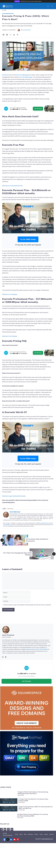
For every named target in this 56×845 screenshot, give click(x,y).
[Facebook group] (4, 840)
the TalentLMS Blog (42, 649)
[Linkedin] (11, 840)
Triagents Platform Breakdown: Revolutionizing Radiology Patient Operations (33, 792)
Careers (46, 834)
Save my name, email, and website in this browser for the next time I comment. (27, 605)
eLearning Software (8, 13)
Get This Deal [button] (37, 108)
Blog (25, 834)
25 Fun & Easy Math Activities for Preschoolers (37, 540)
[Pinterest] (17, 840)
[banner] (28, 108)
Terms (41, 834)
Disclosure (30, 834)
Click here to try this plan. (9, 294)
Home (16, 834)
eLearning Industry (44, 523)
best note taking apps (22, 75)
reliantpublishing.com (47, 839)
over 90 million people (26, 77)
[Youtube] (14, 840)
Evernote (5, 75)
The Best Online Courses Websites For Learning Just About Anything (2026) (32, 815)
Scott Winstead (26, 30)
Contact (51, 834)
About (21, 834)
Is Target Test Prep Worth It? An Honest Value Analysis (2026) (33, 800)
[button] (48, 6)
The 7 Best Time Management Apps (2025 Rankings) (17, 554)
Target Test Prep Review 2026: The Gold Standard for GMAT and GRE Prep (35, 807)
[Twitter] (7, 840)
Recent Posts (10, 508)
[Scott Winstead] (6, 517)
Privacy (36, 834)
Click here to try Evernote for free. (12, 186)
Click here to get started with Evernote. (14, 496)
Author (4, 508)
